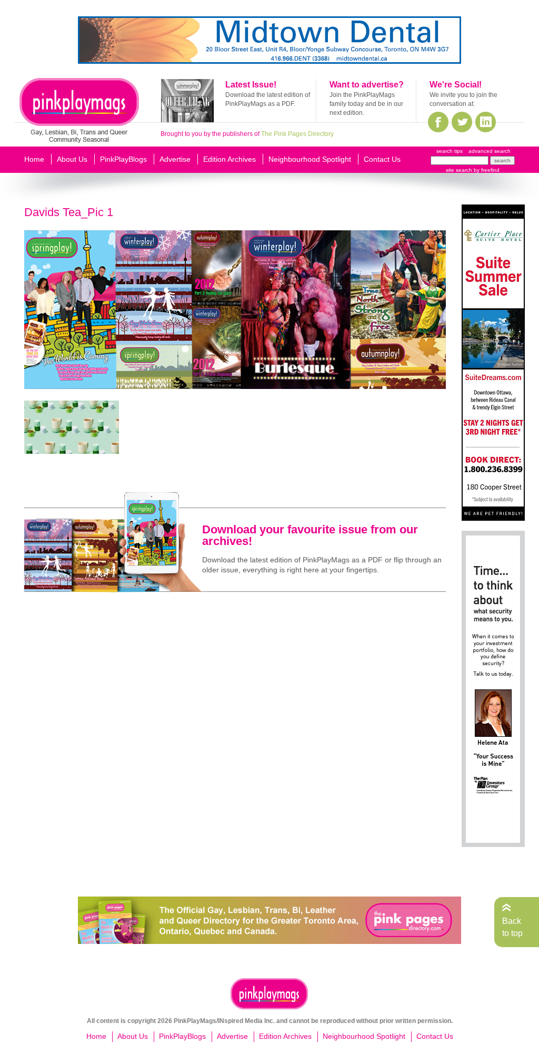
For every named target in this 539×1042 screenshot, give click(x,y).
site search (459, 170)
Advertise (175, 159)
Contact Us (382, 159)
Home (34, 159)
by (486, 170)
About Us (72, 159)
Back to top (512, 927)
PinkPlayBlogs (123, 159)
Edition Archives (229, 159)
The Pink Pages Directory (297, 134)
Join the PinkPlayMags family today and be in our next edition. (366, 103)
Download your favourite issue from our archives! (310, 535)
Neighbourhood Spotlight (309, 159)
